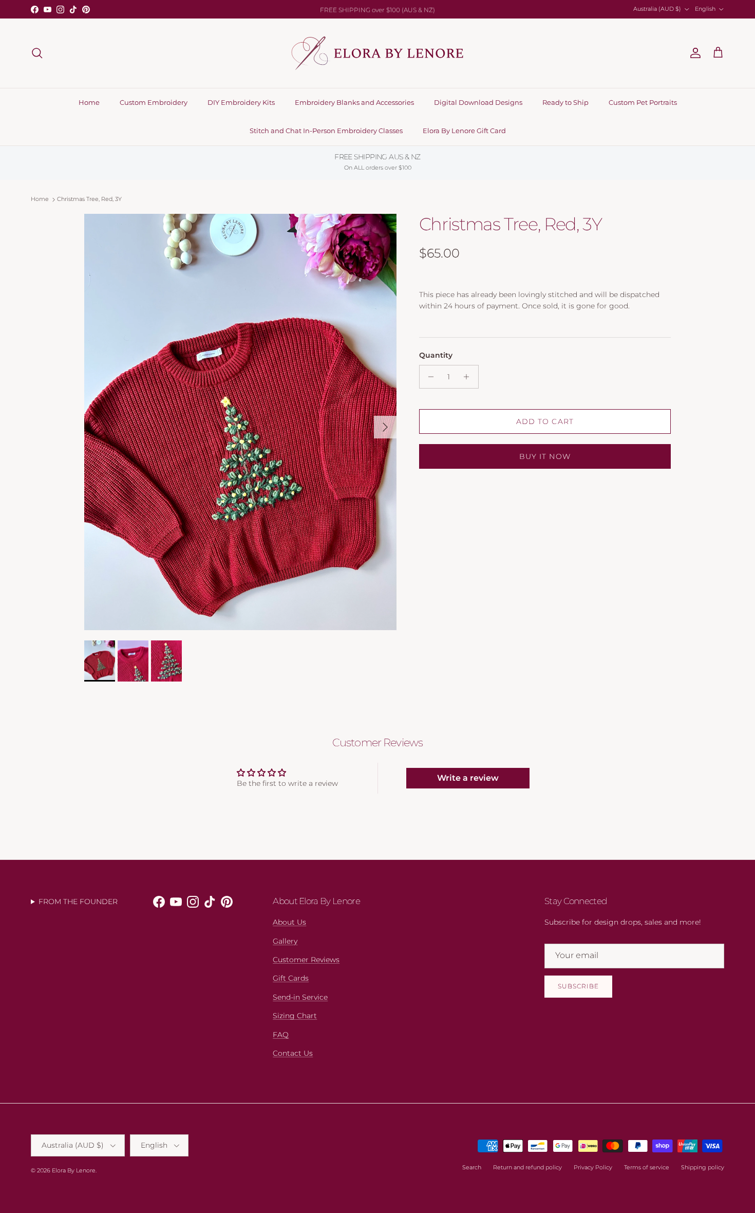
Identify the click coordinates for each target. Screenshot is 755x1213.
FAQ (281, 1034)
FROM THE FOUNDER (78, 901)
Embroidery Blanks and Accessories (354, 102)
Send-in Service (300, 997)
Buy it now (545, 456)
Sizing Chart (295, 1015)
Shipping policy (702, 1167)
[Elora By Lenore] (377, 53)
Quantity (435, 355)
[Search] (37, 53)
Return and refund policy (527, 1167)
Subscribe (578, 986)
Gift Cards (291, 978)
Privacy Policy (593, 1167)
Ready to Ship (565, 102)
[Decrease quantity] (429, 376)
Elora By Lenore (74, 1170)
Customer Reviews (306, 959)
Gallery (285, 941)
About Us (289, 922)
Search (471, 1167)
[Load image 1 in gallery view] (240, 422)
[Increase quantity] (469, 376)
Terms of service (646, 1167)
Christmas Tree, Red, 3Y (89, 199)
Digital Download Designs (478, 102)
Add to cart (545, 421)
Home (89, 102)
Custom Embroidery (153, 102)
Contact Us (293, 1053)
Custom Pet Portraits (643, 102)
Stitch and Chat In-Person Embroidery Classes (326, 130)
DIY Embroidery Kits (241, 102)
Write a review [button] (468, 778)
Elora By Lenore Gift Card (464, 130)
